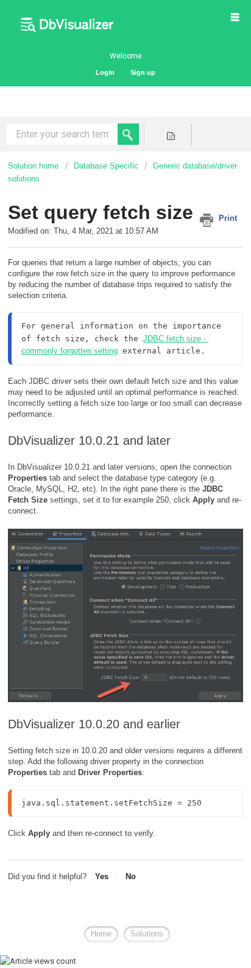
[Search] (128, 134)
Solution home (34, 165)
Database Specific (106, 165)
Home (101, 933)
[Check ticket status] (170, 135)
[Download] (103, 482)
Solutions (146, 933)
